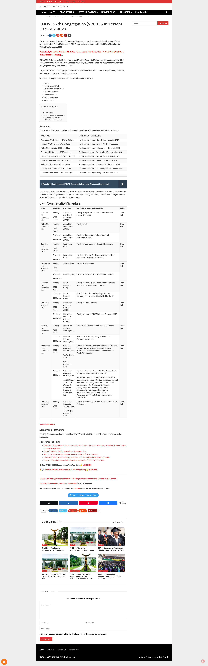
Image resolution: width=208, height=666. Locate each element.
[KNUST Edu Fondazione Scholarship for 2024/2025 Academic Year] (111, 563)
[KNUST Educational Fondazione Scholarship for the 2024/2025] (111, 536)
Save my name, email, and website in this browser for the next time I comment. (73, 634)
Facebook (54, 484)
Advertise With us (71, 1)
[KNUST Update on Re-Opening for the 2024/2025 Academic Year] (55, 563)
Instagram (72, 484)
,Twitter (62, 484)
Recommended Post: (55, 120)
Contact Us (50, 1)
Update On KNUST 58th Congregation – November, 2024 (65, 451)
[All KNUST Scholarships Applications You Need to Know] (83, 536)
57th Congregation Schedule (53, 115)
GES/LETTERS (67, 12)
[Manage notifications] (203, 661)
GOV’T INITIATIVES (87, 12)
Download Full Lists (47, 424)
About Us (42, 1)
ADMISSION (125, 12)
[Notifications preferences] (4, 662)
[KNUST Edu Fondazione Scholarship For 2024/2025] (55, 536)
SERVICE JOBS (108, 12)
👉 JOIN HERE (85, 465)
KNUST (44, 544)
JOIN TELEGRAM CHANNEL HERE (84, 495)
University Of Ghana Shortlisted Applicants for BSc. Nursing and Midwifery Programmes (77, 457)
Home (43, 12)
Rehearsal (50, 113)
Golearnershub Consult (159, 657)
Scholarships (141, 12)
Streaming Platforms (53, 118)
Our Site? (77, 488)
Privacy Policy (59, 1)
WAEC (52, 12)
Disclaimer (81, 1)
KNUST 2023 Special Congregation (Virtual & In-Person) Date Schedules (71, 454)
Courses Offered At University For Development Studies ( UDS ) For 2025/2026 (74, 460)
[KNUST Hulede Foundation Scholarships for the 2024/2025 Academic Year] (83, 563)
